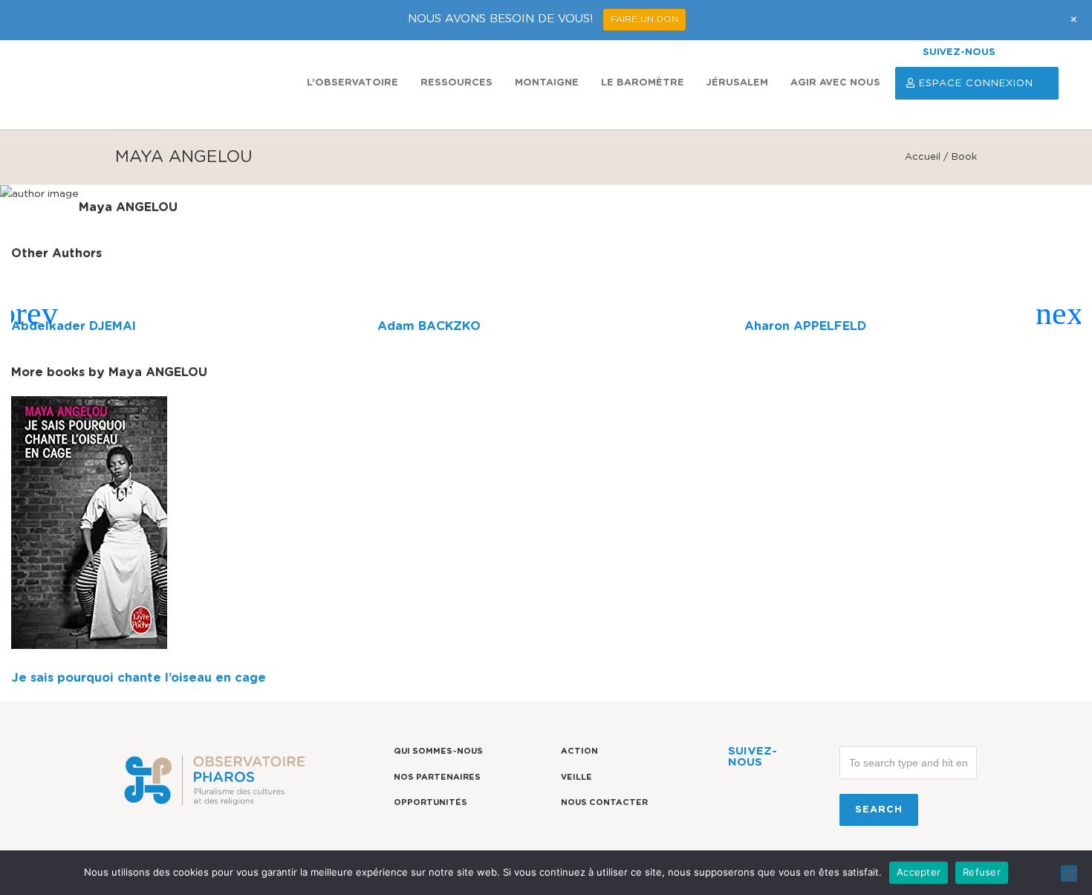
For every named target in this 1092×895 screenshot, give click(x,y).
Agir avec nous (835, 83)
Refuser (982, 872)
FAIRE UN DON (644, 19)
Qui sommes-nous (438, 751)
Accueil (922, 157)
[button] (29, 313)
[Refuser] (1069, 873)
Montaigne (547, 83)
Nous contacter (604, 802)
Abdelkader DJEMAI (73, 326)
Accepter (918, 872)
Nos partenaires (437, 777)
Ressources (456, 83)
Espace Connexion (976, 83)
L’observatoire (352, 83)
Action (579, 751)
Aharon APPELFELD (805, 326)
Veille (576, 777)
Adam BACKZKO (429, 326)
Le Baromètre (642, 83)
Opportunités (430, 802)
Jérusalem (737, 83)
